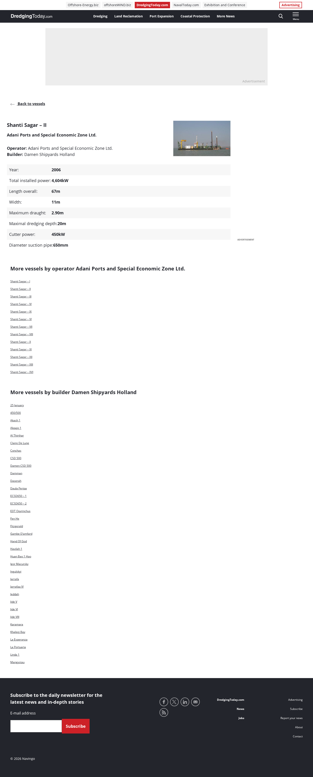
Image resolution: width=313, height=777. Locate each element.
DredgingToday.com (152, 5)
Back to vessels (31, 103)
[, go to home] (31, 16)
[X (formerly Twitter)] (174, 702)
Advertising (291, 5)
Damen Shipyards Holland (49, 154)
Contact (298, 736)
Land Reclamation (128, 16)
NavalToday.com (186, 5)
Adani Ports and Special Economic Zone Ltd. (70, 148)
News (240, 709)
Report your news (291, 718)
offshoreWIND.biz (117, 5)
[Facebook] (163, 702)
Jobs (241, 718)
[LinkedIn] (185, 702)
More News (226, 16)
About (299, 727)
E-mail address (23, 713)
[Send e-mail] (195, 702)
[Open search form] (281, 16)
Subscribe (296, 709)
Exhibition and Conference (224, 5)
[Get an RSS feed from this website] (163, 712)
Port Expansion (162, 16)
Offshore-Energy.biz (83, 5)
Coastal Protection (195, 16)
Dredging (100, 16)
